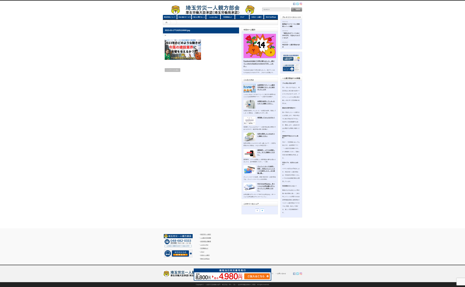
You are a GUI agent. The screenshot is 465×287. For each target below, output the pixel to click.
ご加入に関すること (198, 17)
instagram (300, 4)
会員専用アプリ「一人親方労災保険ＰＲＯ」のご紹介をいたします (266, 87)
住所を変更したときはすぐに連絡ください (266, 135)
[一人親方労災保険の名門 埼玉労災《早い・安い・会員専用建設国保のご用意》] (212, 14)
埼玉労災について (170, 17)
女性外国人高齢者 (205, 241)
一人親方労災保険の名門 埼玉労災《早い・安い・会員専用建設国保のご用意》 (230, 284)
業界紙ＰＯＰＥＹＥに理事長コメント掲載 (291, 25)
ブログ (242, 17)
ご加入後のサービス (184, 17)
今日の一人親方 (256, 17)
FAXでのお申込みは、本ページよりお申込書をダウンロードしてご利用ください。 (266, 187)
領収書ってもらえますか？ (266, 117)
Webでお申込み (271, 17)
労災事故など (227, 17)
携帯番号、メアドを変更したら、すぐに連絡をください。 (266, 152)
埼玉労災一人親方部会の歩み (291, 46)
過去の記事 (297, 17)
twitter (297, 4)
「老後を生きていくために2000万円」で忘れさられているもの (291, 35)
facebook (294, 4)
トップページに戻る (172, 70)
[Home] (166, 22)
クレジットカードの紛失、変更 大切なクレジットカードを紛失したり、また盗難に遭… (266, 170)
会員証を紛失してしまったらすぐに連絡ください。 (266, 102)
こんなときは (213, 17)
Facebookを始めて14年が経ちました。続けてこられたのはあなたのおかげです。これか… (259, 63)
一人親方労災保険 (205, 238)
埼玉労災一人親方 (205, 234)
